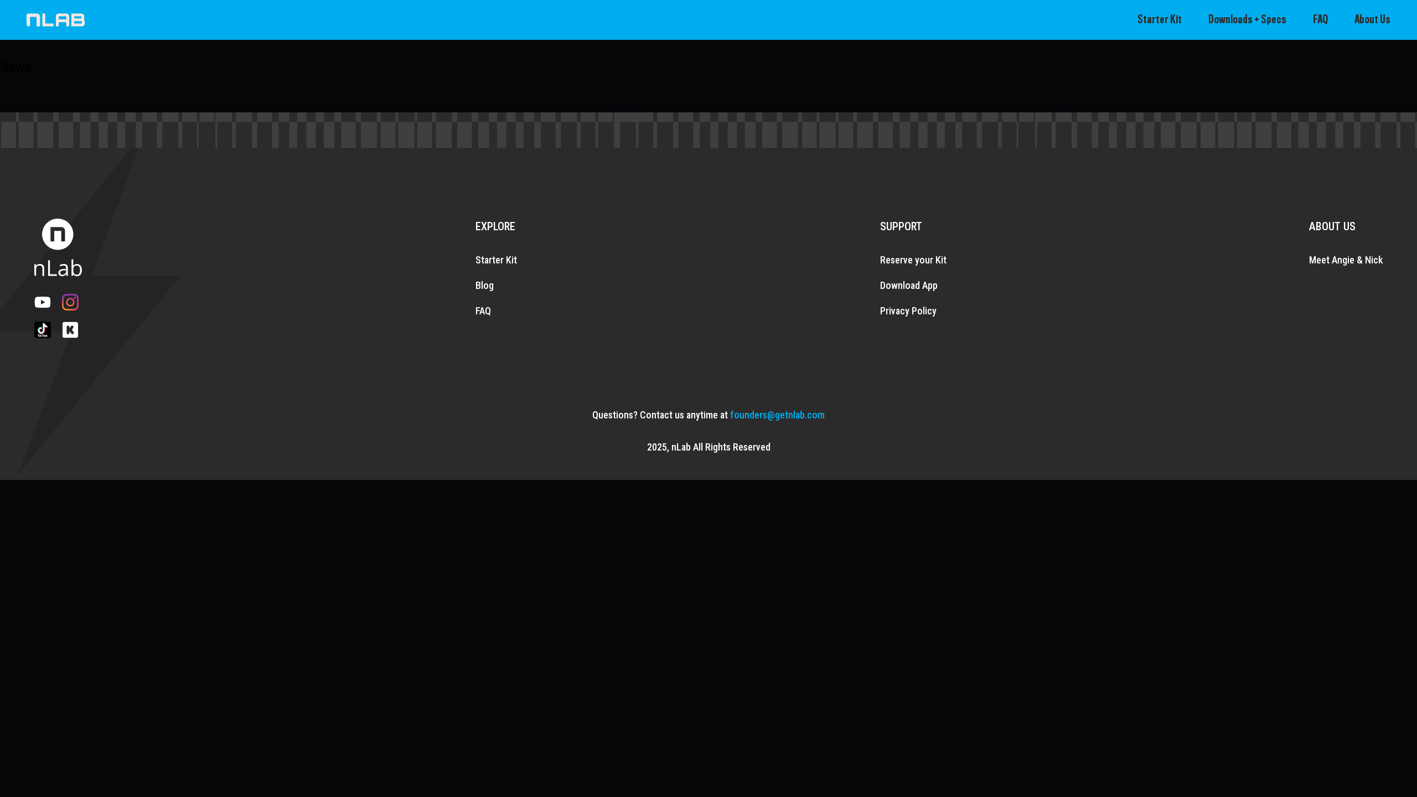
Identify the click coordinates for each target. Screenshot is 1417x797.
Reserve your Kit (913, 260)
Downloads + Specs (1247, 19)
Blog (484, 285)
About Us (1372, 19)
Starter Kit (1159, 19)
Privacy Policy (908, 311)
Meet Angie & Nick (1346, 260)
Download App (909, 285)
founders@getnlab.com (777, 415)
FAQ (1320, 19)
